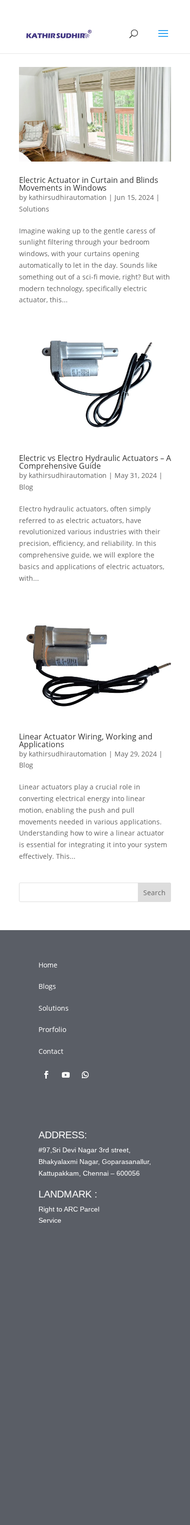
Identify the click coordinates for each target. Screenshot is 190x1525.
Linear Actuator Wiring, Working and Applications (85, 740)
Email (66, 1354)
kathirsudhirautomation (68, 197)
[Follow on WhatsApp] (85, 1074)
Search (154, 892)
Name (67, 1330)
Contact (50, 1051)
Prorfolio (52, 1029)
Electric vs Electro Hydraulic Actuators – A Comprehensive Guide (95, 462)
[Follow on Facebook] (46, 1074)
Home (47, 964)
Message (72, 1400)
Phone (65, 1376)
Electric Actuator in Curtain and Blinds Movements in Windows (88, 184)
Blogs (47, 986)
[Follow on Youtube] (66, 1074)
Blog (26, 487)
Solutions (34, 208)
